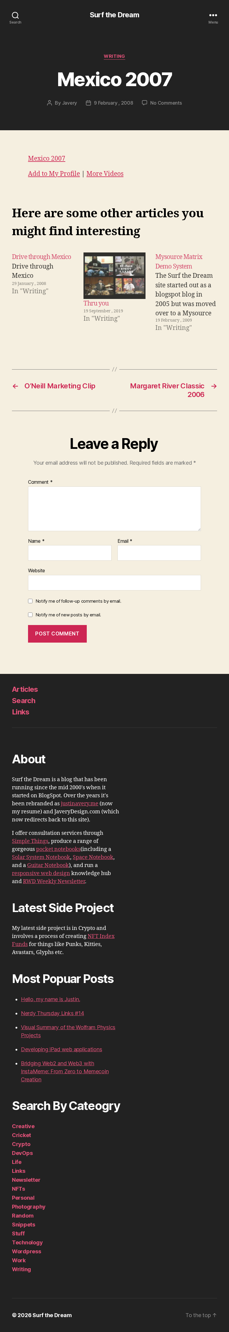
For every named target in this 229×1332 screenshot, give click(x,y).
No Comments (166, 103)
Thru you (96, 304)
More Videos (104, 174)
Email (124, 541)
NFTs (18, 1189)
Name (36, 541)
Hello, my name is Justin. (50, 999)
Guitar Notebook (48, 865)
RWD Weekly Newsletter (54, 881)
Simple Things (30, 841)
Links (21, 712)
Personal (23, 1198)
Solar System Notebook (41, 857)
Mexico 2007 (46, 159)
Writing (114, 56)
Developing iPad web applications (61, 1049)
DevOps (22, 1153)
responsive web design (41, 873)
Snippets (23, 1224)
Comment (40, 482)
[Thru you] (114, 275)
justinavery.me (79, 803)
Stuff (18, 1233)
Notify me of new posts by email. (68, 615)
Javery (69, 103)
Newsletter (26, 1180)
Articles (25, 689)
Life (16, 1162)
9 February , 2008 (113, 103)
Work (19, 1260)
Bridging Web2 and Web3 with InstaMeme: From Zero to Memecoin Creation (65, 1071)
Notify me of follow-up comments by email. (78, 601)
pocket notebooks (58, 849)
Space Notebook (93, 857)
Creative (23, 1126)
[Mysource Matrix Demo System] (186, 292)
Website (36, 570)
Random (22, 1215)
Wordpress (26, 1251)
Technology (27, 1242)
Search (23, 700)
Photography (29, 1207)
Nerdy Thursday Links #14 (52, 1013)
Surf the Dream (114, 14)
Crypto (21, 1144)
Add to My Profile (54, 174)
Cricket (21, 1135)
